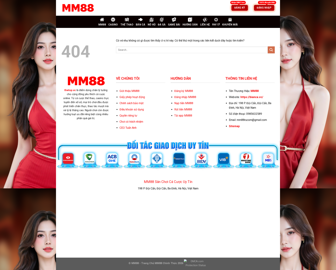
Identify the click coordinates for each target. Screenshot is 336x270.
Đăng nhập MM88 (185, 97)
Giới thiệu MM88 (129, 91)
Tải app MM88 (183, 115)
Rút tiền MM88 (183, 109)
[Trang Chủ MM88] (77, 7)
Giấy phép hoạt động (132, 97)
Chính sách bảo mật (132, 103)
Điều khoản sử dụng (132, 109)
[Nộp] (271, 49)
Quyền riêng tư (128, 115)
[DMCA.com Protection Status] (195, 263)
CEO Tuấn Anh (128, 127)
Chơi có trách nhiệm (131, 121)
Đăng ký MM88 (183, 91)
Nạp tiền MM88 (183, 103)
